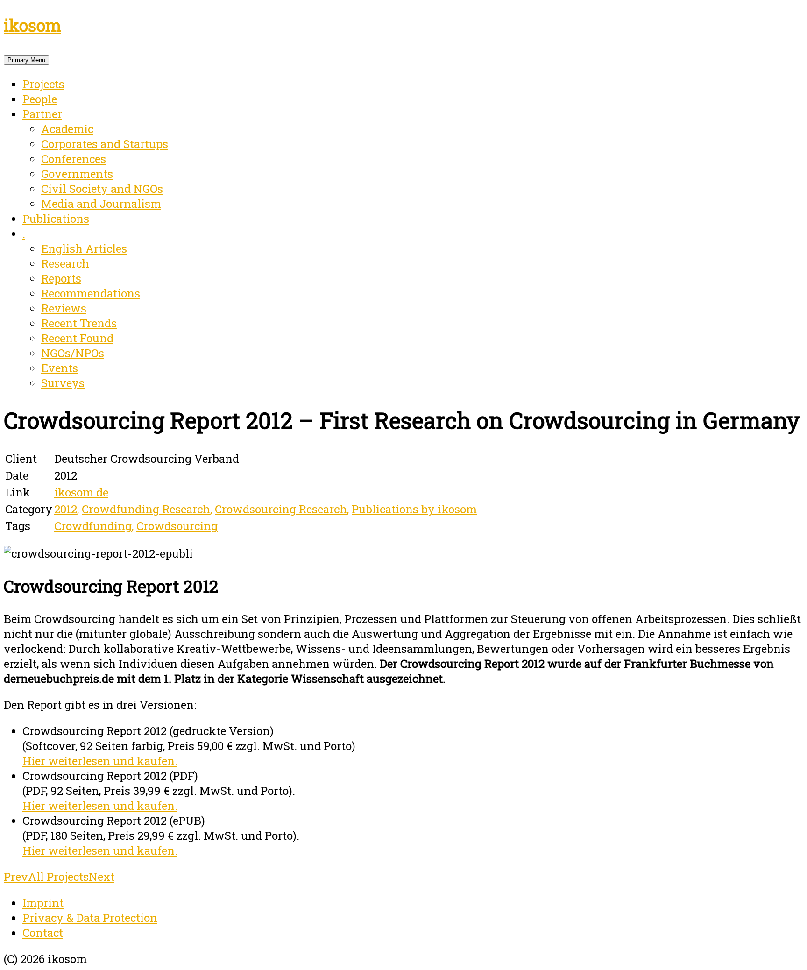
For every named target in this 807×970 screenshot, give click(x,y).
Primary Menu (26, 60)
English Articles (84, 248)
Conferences (73, 158)
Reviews (63, 308)
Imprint (43, 902)
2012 (65, 509)
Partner (42, 113)
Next (101, 876)
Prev (16, 876)
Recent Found (77, 338)
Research (65, 263)
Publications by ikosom (414, 509)
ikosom (32, 25)
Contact (42, 932)
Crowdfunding (93, 525)
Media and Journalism (101, 203)
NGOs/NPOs (72, 353)
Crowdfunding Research (146, 509)
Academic (67, 128)
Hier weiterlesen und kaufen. (99, 760)
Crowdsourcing (177, 525)
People (39, 99)
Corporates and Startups (104, 143)
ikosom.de (81, 492)
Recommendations (90, 293)
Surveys (63, 382)
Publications (55, 218)
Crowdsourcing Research (281, 509)
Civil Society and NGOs (102, 188)
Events (59, 368)
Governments (77, 173)
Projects (43, 84)
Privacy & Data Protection (89, 917)
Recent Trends (79, 323)
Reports (61, 278)
